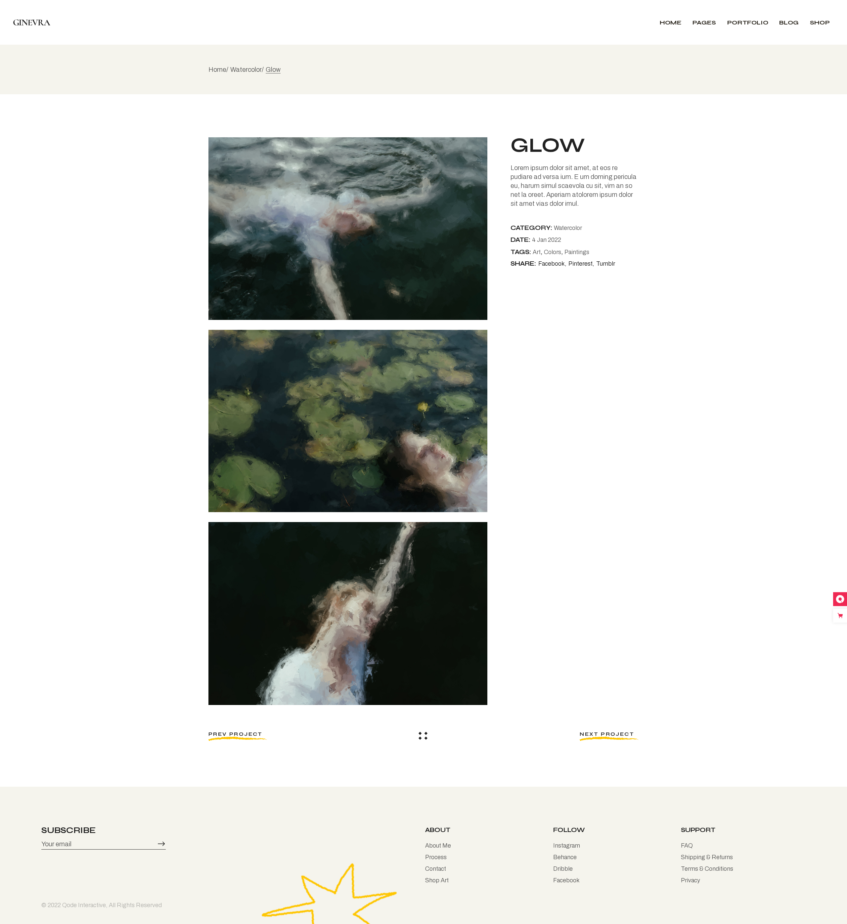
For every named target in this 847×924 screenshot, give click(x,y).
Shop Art (437, 880)
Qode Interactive (84, 905)
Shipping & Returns (707, 857)
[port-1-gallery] (347, 228)
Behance (565, 857)
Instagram (566, 845)
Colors (552, 252)
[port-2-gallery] (347, 421)
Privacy (690, 880)
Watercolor (568, 228)
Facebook (566, 880)
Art (537, 252)
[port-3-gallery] (347, 613)
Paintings (576, 252)
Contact (435, 868)
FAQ (687, 845)
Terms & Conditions (707, 868)
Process (436, 857)
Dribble (563, 868)
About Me (438, 845)
